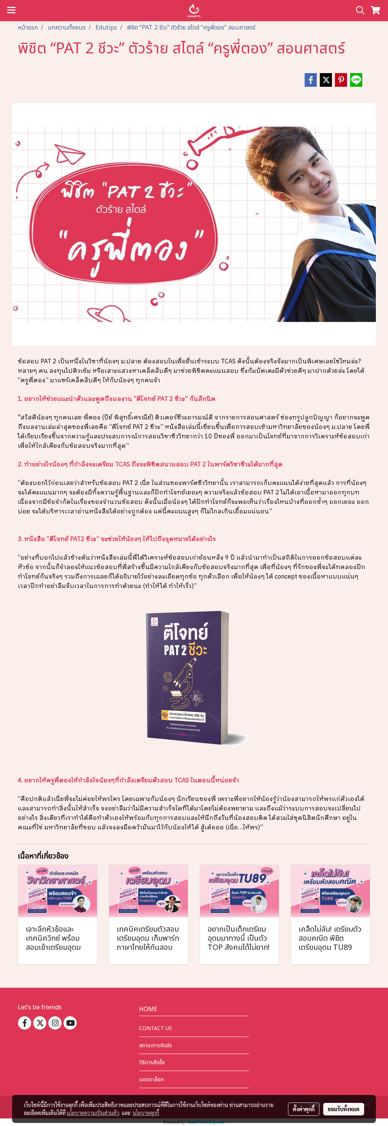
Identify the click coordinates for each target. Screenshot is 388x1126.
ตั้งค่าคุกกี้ (303, 1109)
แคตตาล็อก (151, 1080)
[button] (357, 10)
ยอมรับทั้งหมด (344, 1109)
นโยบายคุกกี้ (146, 1112)
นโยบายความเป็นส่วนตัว (93, 1112)
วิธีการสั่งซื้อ (152, 1063)
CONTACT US (155, 1028)
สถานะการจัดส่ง (155, 1045)
